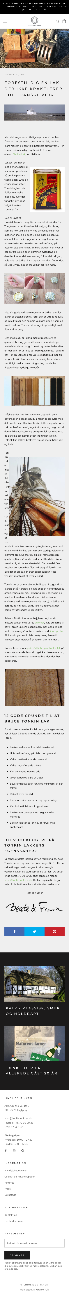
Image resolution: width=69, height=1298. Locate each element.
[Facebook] (5, 1150)
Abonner (17, 1255)
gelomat (39, 622)
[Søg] (57, 21)
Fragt (7, 1189)
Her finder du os (13, 1221)
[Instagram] (14, 1150)
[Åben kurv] (64, 21)
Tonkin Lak (19, 154)
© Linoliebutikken (34, 1284)
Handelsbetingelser (15, 1170)
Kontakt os (10, 1215)
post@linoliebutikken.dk (18, 880)
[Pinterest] (22, 1150)
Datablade (10, 1195)
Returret (9, 1182)
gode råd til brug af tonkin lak (43, 648)
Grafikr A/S (42, 1289)
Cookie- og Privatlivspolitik (19, 1176)
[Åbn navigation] (5, 21)
